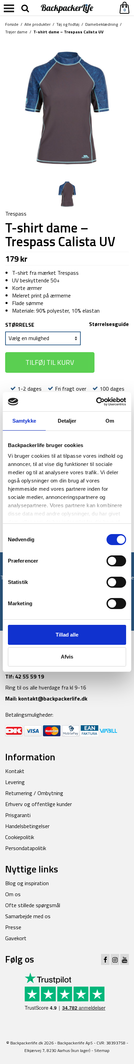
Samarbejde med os (28, 916)
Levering (15, 782)
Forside (12, 24)
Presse (13, 927)
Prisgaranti (18, 815)
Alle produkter (37, 24)
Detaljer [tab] (67, 421)
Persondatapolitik (25, 848)
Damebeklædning (101, 24)
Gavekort (15, 938)
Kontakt (14, 771)
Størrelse (19, 325)
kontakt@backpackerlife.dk (52, 698)
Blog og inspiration (27, 883)
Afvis (67, 657)
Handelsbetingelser (27, 826)
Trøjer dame (16, 32)
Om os (13, 894)
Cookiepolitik (19, 837)
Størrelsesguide (109, 324)
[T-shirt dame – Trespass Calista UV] (67, 107)
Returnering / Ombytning (34, 793)
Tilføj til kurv (49, 362)
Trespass (15, 213)
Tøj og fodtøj (67, 24)
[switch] (116, 560)
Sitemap (102, 1050)
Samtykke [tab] (24, 421)
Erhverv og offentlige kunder (38, 804)
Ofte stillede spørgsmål (32, 905)
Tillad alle (67, 635)
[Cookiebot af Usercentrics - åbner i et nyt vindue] (96, 401)
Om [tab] (109, 421)
